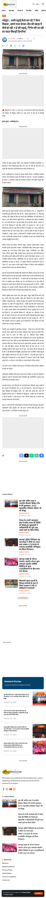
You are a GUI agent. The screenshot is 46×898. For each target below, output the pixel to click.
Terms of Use (9, 894)
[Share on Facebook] (7, 46)
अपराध (41, 726)
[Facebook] (3, 789)
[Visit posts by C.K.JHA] (4, 39)
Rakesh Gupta (24, 513)
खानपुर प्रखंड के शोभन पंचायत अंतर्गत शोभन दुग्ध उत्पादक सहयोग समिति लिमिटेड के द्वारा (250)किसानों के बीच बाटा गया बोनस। (29, 565)
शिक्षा (4, 16)
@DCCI (40, 694)
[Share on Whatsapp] (15, 46)
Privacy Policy (26, 892)
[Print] (23, 46)
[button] (38, 893)
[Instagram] (14, 789)
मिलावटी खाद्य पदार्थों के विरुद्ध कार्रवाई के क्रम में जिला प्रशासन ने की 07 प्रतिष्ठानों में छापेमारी (28, 584)
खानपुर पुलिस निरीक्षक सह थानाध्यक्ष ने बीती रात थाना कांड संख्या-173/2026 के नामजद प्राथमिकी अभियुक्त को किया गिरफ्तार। (30, 544)
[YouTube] (11, 789)
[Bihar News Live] (9, 4)
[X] (7, 789)
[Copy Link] (19, 46)
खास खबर (40, 742)
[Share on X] (11, 46)
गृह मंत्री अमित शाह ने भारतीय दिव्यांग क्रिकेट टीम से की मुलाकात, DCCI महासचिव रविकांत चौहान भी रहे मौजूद (30, 505)
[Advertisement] (23, 90)
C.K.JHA (12, 38)
